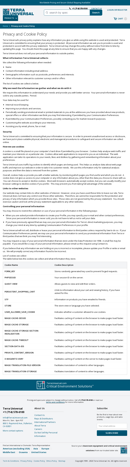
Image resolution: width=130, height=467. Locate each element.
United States (38, 452)
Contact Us (39, 415)
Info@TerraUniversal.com (15, 417)
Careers (38, 429)
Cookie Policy (39, 461)
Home (5, 26)
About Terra (40, 425)
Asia (35, 448)
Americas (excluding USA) (16, 448)
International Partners (45, 422)
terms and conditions (55, 402)
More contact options (13, 430)
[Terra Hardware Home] (18, 12)
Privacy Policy (26, 461)
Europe (45, 448)
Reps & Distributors (43, 418)
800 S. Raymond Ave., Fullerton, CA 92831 (17, 425)
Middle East (9, 452)
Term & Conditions (11, 461)
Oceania (23, 452)
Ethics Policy (51, 461)
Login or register (117, 9)
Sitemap (61, 461)
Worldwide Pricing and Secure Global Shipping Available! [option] (65, 2)
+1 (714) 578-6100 (13, 412)
